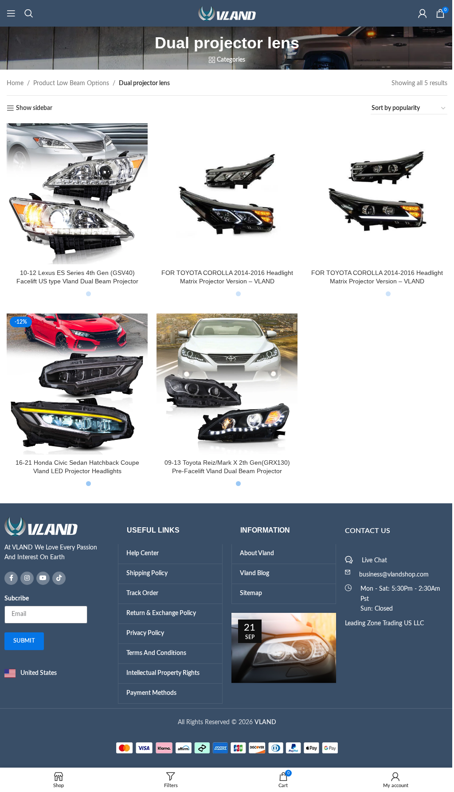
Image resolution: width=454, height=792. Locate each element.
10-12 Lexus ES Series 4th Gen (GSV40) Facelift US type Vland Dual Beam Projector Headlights (76, 279)
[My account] (416, 13)
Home (15, 83)
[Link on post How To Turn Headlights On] (280, 640)
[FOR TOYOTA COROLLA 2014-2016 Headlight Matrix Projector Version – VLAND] (223, 192)
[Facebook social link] (8, 570)
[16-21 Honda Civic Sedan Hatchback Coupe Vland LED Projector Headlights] (76, 379)
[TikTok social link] (56, 570)
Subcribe (13, 591)
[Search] (29, 13)
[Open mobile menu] (11, 13)
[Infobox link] (53, 532)
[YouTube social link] (40, 570)
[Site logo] (224, 13)
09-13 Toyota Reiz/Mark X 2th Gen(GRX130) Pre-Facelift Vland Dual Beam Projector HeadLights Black (223, 465)
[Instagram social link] (24, 570)
